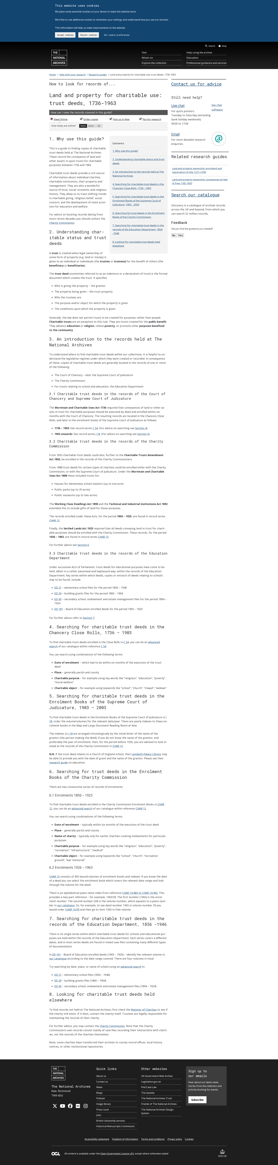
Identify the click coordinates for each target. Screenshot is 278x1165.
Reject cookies (89, 35)
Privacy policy (175, 1139)
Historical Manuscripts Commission (115, 1126)
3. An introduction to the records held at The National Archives (138, 173)
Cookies (189, 1139)
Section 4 (141, 428)
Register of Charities (144, 1009)
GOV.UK (222, 1156)
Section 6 (83, 545)
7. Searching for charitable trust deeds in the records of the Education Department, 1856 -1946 (138, 229)
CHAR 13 (103, 537)
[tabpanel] (108, 126)
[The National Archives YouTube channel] (62, 1105)
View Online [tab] (60, 119)
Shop (224, 45)
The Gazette (147, 1092)
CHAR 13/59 (72, 909)
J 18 (98, 434)
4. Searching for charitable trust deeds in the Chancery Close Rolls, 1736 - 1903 (138, 186)
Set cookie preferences (116, 35)
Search (212, 45)
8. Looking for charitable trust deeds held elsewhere (136, 243)
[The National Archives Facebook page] (70, 1105)
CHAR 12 (54, 520)
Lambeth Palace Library (146, 754)
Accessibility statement (97, 1139)
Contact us (102, 1081)
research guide (58, 762)
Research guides (98, 74)
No (173, 235)
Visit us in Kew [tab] (121, 119)
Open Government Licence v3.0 (117, 1153)
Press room (102, 1109)
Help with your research (72, 74)
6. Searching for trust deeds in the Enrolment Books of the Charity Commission (138, 215)
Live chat (177, 105)
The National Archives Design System (157, 1111)
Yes (180, 235)
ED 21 (57, 587)
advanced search (82, 808)
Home (52, 74)
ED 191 (58, 609)
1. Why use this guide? (125, 150)
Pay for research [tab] (152, 119)
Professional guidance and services (206, 63)
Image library (103, 1104)
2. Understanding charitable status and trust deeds (138, 161)
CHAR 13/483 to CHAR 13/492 (140, 893)
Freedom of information (125, 1139)
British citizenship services (110, 1120)
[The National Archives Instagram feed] (85, 1105)
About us (101, 1076)
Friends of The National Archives (159, 1104)
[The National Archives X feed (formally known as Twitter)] (54, 1105)
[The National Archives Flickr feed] (77, 1105)
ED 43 (57, 599)
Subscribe (197, 1099)
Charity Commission (61, 223)
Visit (144, 52)
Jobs (98, 1115)
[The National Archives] (59, 58)
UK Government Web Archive (157, 1076)
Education (192, 57)
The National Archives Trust (156, 1098)
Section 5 (143, 434)
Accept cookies (65, 35)
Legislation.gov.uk (151, 1081)
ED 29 (57, 593)
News (99, 1087)
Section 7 (88, 618)
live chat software (217, 107)
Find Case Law (148, 1087)
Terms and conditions (153, 1139)
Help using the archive (199, 52)
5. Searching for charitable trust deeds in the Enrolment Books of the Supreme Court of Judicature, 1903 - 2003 (138, 200)
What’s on (147, 57)
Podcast (100, 1098)
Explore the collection (154, 63)
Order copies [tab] (90, 119)
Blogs (99, 1092)
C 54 (95, 428)
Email (175, 134)
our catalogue (66, 905)
